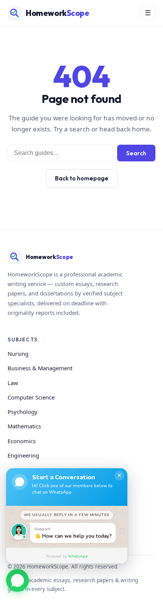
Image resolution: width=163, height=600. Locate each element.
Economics (22, 441)
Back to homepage (81, 178)
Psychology (23, 411)
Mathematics (24, 426)
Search (136, 153)
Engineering (23, 455)
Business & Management (40, 368)
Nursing (18, 353)
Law (13, 383)
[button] (17, 579)
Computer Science (31, 397)
